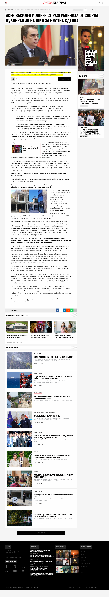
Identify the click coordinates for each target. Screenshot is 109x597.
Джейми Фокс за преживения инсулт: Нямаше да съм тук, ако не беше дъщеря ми (41, 562)
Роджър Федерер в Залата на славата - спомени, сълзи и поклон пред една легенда (52, 456)
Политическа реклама (90, 587)
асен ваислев (10, 315)
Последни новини (12, 347)
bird (27, 315)
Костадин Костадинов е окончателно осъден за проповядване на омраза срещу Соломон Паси (89, 133)
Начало (71, 587)
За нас (8, 547)
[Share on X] (61, 310)
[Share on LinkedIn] (64, 310)
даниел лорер (20, 315)
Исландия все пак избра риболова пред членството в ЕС (53, 496)
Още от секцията (41, 533)
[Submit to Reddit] (68, 310)
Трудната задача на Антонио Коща (47, 416)
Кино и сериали (85, 563)
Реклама (79, 587)
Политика (83, 557)
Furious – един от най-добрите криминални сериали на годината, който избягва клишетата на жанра (42, 557)
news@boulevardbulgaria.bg (13, 557)
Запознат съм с (32, 83)
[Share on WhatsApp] (71, 310)
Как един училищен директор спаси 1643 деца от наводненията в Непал (52, 397)
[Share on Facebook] (57, 310)
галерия (82, 551)
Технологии (83, 566)
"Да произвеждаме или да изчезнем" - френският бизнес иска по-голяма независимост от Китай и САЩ (90, 104)
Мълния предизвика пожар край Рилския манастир (53, 357)
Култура (82, 569)
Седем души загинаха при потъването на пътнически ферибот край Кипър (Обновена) (53, 378)
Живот (82, 554)
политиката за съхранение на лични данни (37, 83)
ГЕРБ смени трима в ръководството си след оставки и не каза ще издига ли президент (53, 437)
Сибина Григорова (10, 552)
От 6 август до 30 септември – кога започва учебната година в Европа (53, 476)
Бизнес (82, 560)
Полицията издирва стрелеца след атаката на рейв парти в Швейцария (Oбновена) (53, 515)
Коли (81, 572)
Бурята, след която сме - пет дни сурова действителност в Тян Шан (40, 551)
